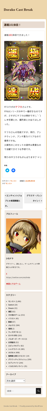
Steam (11, 308)
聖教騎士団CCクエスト (17, 356)
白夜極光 (11, 342)
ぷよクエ (11, 325)
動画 (10, 322)
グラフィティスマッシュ (17, 359)
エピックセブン (14, 345)
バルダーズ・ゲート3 (16, 339)
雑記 (10, 311)
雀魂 (10, 328)
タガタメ (11, 352)
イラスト (11, 318)
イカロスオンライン (16, 366)
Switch (11, 305)
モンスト (13, 181)
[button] (23, 71)
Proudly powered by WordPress (31, 406)
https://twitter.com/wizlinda (18, 277)
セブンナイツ (13, 363)
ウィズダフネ (13, 332)
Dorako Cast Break (18, 10)
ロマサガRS (12, 335)
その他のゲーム (14, 315)
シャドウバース (14, 349)
